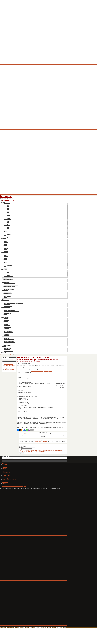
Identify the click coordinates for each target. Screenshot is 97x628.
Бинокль (6, 196)
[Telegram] (48, 129)
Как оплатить (5, 484)
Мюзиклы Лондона (8, 364)
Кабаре (6, 370)
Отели (3, 480)
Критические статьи (6, 470)
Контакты (4, 483)
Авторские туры (5, 478)
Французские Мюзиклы (9, 365)
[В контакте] (48, 64)
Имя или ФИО (22, 447)
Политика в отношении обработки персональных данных (14, 486)
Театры (3, 463)
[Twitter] (48, 194)
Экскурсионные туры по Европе (9, 479)
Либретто (4, 468)
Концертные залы (6, 465)
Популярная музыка (6, 476)
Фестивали (4, 464)
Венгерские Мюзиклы (9, 369)
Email (20, 449)
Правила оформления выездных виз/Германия (41, 371)
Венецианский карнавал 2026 (8, 472)
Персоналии (4, 467)
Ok (64, 627)
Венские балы (5, 471)
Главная (1, 354)
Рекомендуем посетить (7, 474)
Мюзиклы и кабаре (8, 354)
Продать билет (5, 482)
